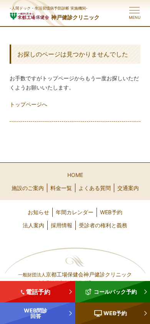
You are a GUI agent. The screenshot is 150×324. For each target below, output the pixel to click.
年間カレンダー (74, 212)
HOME (75, 175)
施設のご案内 (28, 188)
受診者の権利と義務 (103, 225)
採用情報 (61, 225)
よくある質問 (94, 188)
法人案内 (33, 225)
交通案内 (128, 188)
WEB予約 (111, 212)
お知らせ (38, 212)
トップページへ (28, 104)
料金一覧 (61, 188)
